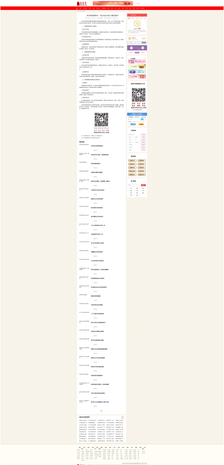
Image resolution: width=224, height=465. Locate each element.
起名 (112, 8)
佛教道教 (104, 8)
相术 (123, 8)
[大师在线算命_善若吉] (85, 4)
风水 (130, 8)
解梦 (138, 8)
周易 (90, 8)
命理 (127, 8)
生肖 (116, 8)
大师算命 (85, 8)
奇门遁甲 (142, 8)
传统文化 (98, 8)
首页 (77, 8)
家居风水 (83, 11)
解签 (134, 8)
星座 (108, 8)
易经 (93, 8)
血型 (119, 8)
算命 (81, 8)
